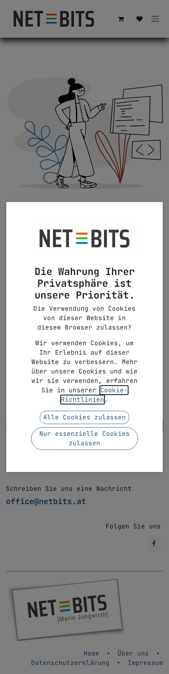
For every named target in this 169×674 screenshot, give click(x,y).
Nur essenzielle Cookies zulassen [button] (84, 438)
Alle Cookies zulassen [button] (84, 417)
